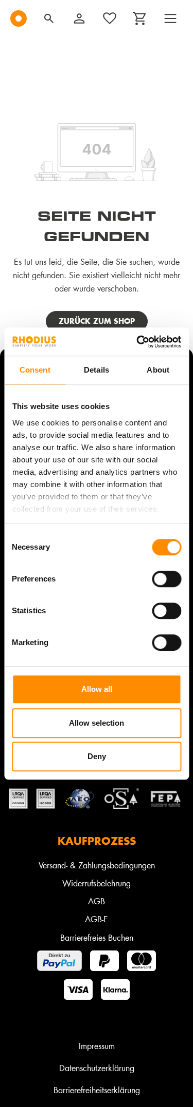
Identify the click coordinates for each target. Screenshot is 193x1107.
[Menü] (170, 18)
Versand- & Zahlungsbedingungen (97, 865)
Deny (96, 756)
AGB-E (96, 919)
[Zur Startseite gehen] (18, 18)
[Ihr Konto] (79, 18)
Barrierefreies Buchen (96, 937)
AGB (96, 901)
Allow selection (96, 722)
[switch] (166, 579)
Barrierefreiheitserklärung (97, 1090)
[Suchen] (49, 18)
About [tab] (158, 369)
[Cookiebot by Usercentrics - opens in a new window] (137, 341)
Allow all (96, 689)
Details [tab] (96, 369)
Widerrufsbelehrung (96, 883)
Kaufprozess (97, 840)
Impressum (97, 1046)
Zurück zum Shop (97, 321)
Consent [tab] (35, 369)
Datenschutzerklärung (96, 1068)
